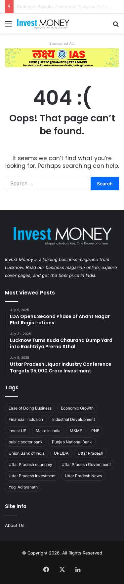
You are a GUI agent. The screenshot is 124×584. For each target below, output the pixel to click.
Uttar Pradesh (90, 453)
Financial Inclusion (26, 419)
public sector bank (26, 441)
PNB (95, 430)
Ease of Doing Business (30, 408)
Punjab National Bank (72, 441)
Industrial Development (73, 419)
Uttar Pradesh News (83, 475)
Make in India (48, 430)
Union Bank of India (27, 453)
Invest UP (17, 430)
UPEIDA (61, 453)
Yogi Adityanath (23, 487)
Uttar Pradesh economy (30, 464)
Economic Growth (77, 408)
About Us (14, 525)
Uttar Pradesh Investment (32, 475)
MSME (76, 430)
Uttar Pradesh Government (86, 464)
